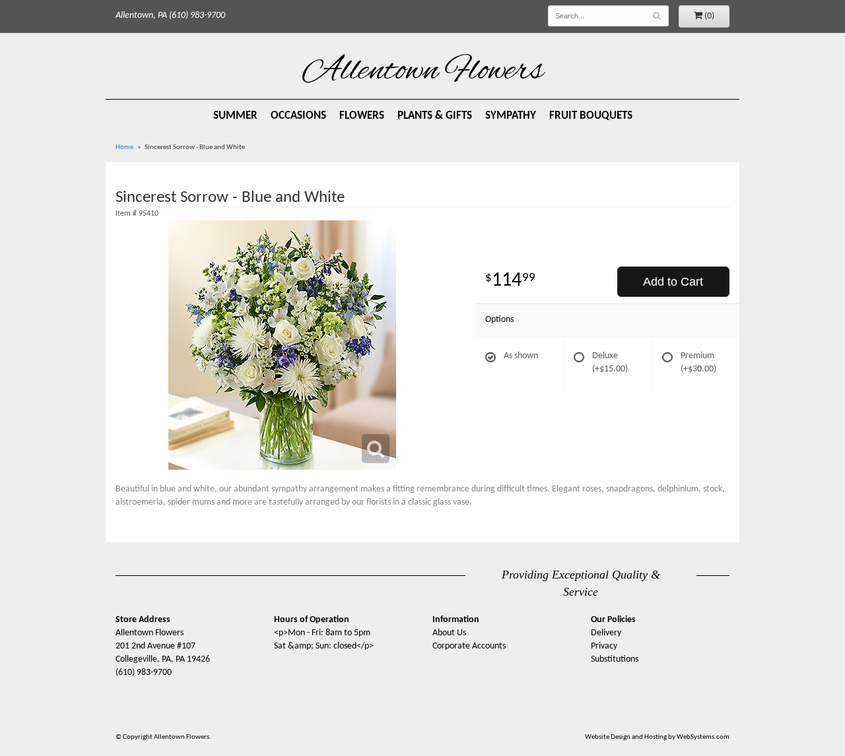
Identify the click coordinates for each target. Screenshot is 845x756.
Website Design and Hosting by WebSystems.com (657, 737)
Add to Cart (673, 281)
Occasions (298, 115)
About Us (449, 633)
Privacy (604, 646)
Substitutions (614, 659)
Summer (235, 115)
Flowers (361, 115)
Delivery (606, 633)
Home (124, 147)
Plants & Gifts (434, 115)
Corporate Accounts (469, 646)
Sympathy (510, 115)
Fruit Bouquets (590, 115)
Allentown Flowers (422, 71)
